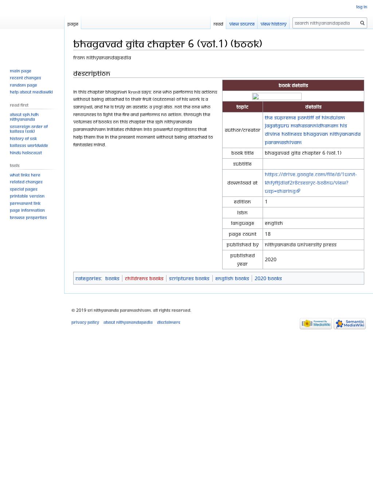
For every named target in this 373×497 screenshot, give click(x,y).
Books (112, 278)
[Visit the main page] (32, 29)
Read (218, 23)
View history (273, 23)
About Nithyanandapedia (128, 322)
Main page (20, 71)
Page (72, 23)
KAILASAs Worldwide (29, 145)
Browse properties (28, 217)
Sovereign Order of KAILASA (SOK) (29, 129)
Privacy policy (85, 322)
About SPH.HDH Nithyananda (24, 117)
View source (242, 23)
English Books (232, 278)
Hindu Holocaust (26, 153)
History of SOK (23, 138)
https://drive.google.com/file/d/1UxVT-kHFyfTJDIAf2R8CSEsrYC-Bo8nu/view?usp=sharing (311, 182)
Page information (27, 210)
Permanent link (25, 203)
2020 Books (268, 278)
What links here (25, 175)
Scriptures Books (189, 278)
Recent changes (25, 78)
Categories (88, 278)
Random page (23, 85)
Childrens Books (144, 278)
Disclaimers (168, 322)
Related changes (26, 182)
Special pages (24, 189)
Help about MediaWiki (31, 92)
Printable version (27, 196)
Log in (361, 7)
